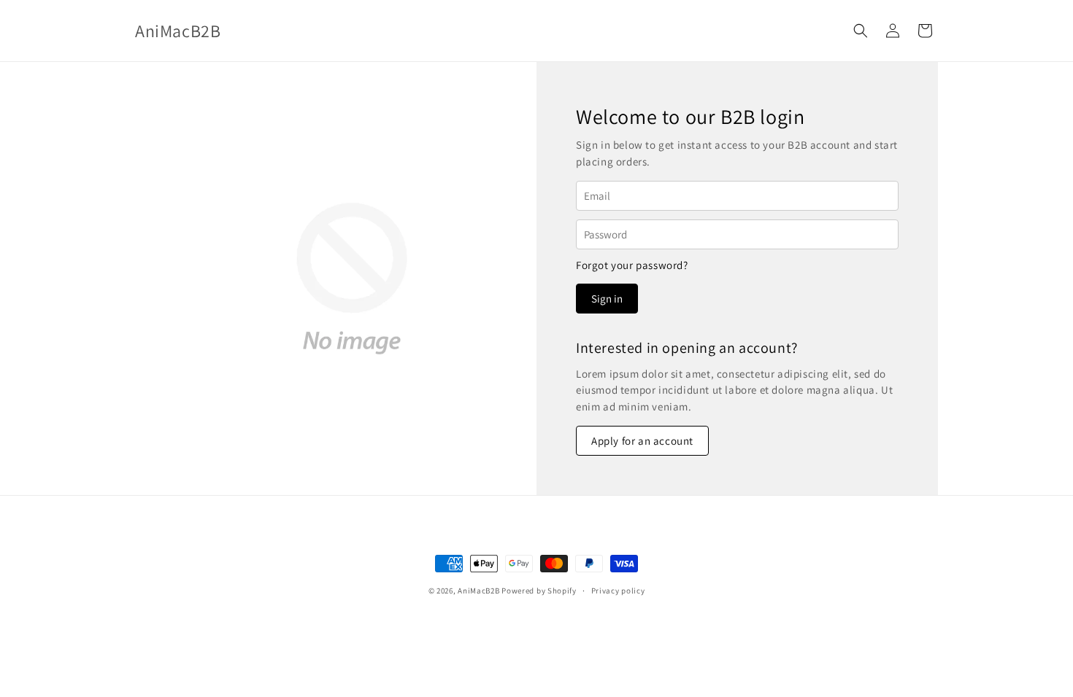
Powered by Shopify (539, 590)
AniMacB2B (478, 590)
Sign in (607, 298)
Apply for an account (642, 441)
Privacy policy (618, 590)
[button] (861, 31)
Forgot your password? (632, 265)
